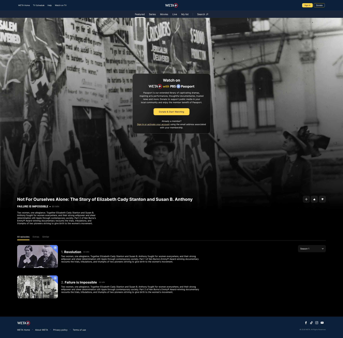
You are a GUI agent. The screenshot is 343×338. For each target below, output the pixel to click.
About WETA (41, 329)
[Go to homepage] (171, 5)
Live (174, 14)
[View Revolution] (37, 256)
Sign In (307, 5)
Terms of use (79, 329)
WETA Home (24, 5)
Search (201, 14)
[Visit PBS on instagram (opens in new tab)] (316, 323)
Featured (140, 14)
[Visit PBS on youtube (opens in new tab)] (322, 323)
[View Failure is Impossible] (37, 286)
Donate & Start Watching (171, 111)
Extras (36, 236)
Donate (319, 5)
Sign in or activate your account (153, 124)
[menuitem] (24, 5)
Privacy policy (60, 329)
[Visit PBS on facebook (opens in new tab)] (306, 323)
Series (152, 14)
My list (185, 14)
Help (50, 5)
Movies (164, 14)
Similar (45, 236)
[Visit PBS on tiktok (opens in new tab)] (311, 323)
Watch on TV (61, 5)
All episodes (23, 236)
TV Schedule (38, 5)
